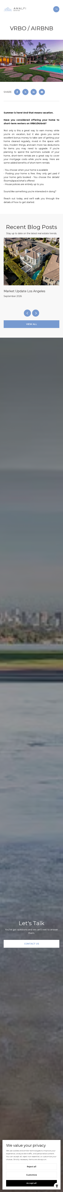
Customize (31, 1175)
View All (31, 324)
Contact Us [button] (31, 943)
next (35, 313)
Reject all (31, 1166)
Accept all (31, 1183)
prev (27, 313)
